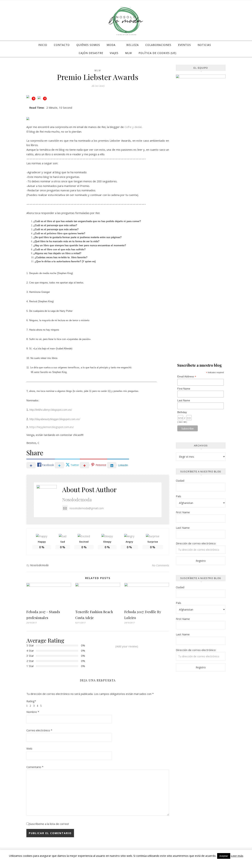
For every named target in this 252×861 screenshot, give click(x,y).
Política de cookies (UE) (157, 53)
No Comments (160, 565)
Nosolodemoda (77, 499)
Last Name (183, 400)
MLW (128, 53)
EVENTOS (184, 45)
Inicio (42, 45)
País (178, 496)
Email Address (186, 376)
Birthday (182, 412)
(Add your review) (126, 646)
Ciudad (180, 480)
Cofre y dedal (133, 127)
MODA (111, 45)
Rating (31, 701)
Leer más (237, 856)
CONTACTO (62, 45)
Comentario (34, 767)
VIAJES (114, 53)
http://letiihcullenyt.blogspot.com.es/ (50, 409)
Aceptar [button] (223, 856)
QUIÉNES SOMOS (88, 45)
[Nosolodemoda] (126, 21)
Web (29, 748)
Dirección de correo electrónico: (196, 543)
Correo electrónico (39, 730)
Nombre (32, 712)
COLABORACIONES (158, 45)
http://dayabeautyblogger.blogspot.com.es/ (54, 419)
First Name (183, 388)
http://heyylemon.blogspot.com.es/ (51, 427)
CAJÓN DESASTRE (91, 53)
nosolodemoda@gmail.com (87, 508)
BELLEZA (132, 45)
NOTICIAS (204, 45)
